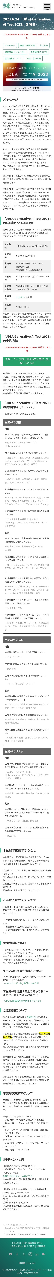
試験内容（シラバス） (15, 51)
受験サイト (32, 1017)
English (31, 1262)
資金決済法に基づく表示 (22, 1246)
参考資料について (38, 51)
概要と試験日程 (27, 45)
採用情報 (41, 1246)
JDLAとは (16, 1242)
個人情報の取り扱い (33, 1242)
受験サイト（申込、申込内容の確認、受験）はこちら (27, 361)
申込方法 (43, 45)
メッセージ (10, 45)
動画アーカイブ (31, 983)
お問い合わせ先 (33, 58)
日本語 (22, 1262)
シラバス (20, 297)
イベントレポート (13, 983)
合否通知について (13, 58)
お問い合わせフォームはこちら (17, 1175)
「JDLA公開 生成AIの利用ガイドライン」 (22, 1000)
